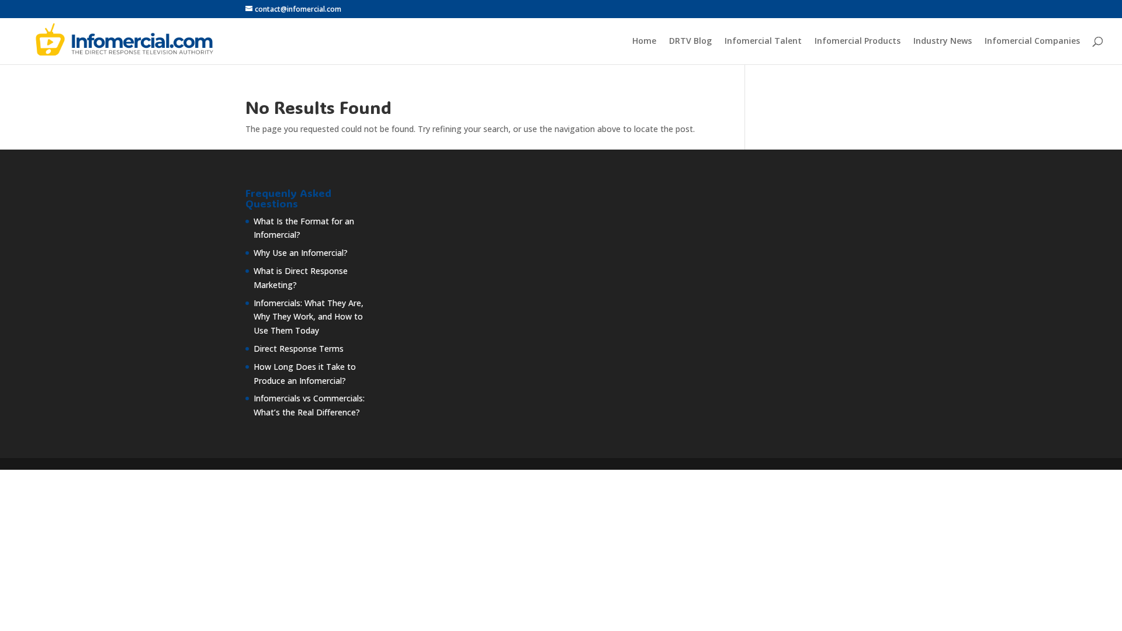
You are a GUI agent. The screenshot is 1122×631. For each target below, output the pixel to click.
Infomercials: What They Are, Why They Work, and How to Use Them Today (308, 317)
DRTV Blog (690, 41)
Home (644, 41)
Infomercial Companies (1032, 41)
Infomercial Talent (763, 41)
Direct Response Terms (299, 348)
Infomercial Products (858, 41)
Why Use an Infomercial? (301, 252)
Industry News (942, 41)
